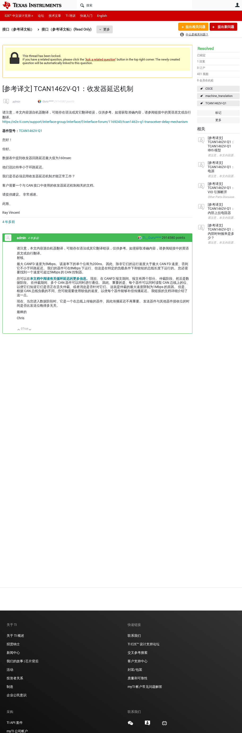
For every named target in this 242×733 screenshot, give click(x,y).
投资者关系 (15, 678)
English (102, 15)
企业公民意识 (16, 695)
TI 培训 (70, 15)
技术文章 (55, 15)
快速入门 (86, 15)
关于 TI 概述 (15, 635)
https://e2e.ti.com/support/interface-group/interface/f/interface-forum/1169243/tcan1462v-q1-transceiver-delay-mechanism (95, 122)
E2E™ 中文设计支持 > (19, 15)
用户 (237, 5)
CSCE (209, 88)
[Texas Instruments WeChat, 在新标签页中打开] (130, 725)
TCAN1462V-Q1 (215, 103)
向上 (19, 330)
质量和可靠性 (138, 678)
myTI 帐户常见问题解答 (145, 687)
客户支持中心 (137, 661)
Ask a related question (100, 59)
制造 (10, 687)
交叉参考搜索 (137, 652)
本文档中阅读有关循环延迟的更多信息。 (60, 278)
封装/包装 (135, 670)
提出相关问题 (195, 27)
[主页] (35, 5)
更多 (106, 29)
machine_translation (219, 96)
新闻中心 (13, 652)
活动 (10, 670)
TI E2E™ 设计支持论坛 (144, 644)
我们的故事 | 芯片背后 (23, 661)
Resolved (206, 48)
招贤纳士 (13, 644)
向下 (30, 330)
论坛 (41, 15)
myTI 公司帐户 (17, 731)
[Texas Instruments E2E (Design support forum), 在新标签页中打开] (147, 725)
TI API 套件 (15, 722)
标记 (218, 112)
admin (16, 101)
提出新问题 (225, 27)
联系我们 (134, 635)
